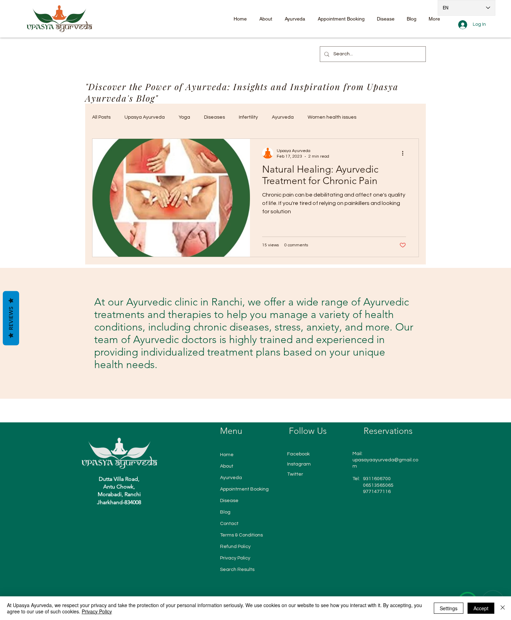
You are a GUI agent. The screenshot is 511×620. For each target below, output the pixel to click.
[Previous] (20, 333)
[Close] (502, 608)
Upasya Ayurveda (144, 117)
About (226, 466)
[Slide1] (239, 381)
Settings (448, 608)
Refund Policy (235, 546)
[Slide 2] (246, 381)
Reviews (11, 318)
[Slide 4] (259, 381)
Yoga (184, 117)
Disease (229, 500)
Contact (229, 523)
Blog (225, 512)
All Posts (101, 117)
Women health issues (332, 117)
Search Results (237, 569)
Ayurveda (283, 117)
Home (227, 454)
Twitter (295, 474)
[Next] (490, 333)
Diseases (214, 117)
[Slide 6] (272, 381)
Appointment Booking (244, 489)
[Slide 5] (266, 381)
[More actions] (405, 153)
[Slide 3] (253, 381)
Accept (480, 608)
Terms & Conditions (241, 535)
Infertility (248, 117)
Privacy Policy (235, 558)
